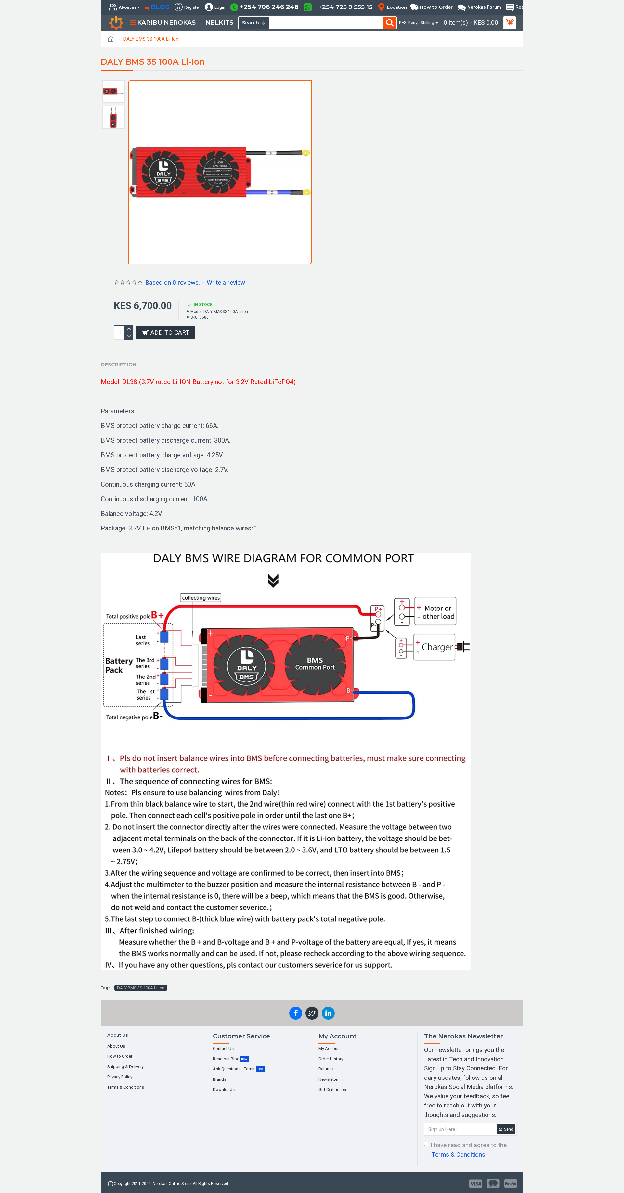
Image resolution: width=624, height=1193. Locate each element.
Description (118, 364)
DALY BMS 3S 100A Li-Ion (140, 987)
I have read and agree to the (469, 1149)
